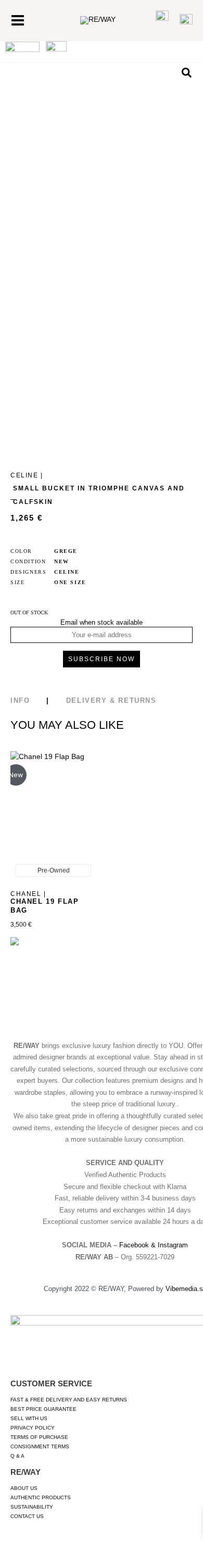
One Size (70, 582)
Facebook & (138, 1245)
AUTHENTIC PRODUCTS (40, 1497)
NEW (61, 561)
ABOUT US (23, 1488)
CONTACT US (27, 1516)
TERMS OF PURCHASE (39, 1437)
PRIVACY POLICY (32, 1428)
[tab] (38, 697)
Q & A (17, 1456)
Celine (67, 572)
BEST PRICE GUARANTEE (43, 1409)
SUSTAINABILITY (31, 1507)
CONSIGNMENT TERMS (39, 1446)
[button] (187, 73)
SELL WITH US (28, 1418)
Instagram (173, 1245)
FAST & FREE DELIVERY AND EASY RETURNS (68, 1399)
